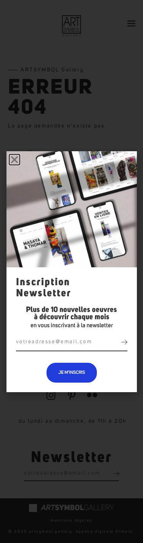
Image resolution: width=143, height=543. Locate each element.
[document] (71, 271)
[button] (14, 160)
